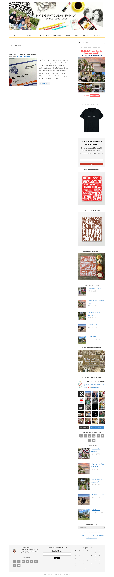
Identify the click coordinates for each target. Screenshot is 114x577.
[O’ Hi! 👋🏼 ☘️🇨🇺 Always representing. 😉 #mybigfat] (102, 414)
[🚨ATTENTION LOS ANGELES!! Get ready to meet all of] (81, 400)
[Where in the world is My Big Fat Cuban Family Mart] (81, 414)
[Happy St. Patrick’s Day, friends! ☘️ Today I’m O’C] (88, 400)
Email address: (57, 551)
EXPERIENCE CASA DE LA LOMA (91, 47)
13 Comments (27, 56)
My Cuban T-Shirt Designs (91, 104)
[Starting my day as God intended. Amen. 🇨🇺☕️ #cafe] (88, 414)
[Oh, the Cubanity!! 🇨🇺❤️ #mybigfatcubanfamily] (95, 414)
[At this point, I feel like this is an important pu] (95, 407)
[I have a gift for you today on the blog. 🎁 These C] (95, 421)
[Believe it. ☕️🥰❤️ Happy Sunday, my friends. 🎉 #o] (81, 421)
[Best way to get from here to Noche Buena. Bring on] (102, 421)
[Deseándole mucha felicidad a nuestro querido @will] (95, 394)
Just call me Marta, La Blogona (22, 54)
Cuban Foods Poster (91, 170)
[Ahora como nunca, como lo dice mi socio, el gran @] (88, 407)
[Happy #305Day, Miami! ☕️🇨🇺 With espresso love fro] (102, 400)
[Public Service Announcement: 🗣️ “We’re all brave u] (81, 407)
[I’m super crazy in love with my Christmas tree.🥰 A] (88, 421)
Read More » (45, 83)
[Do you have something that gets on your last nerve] (81, 394)
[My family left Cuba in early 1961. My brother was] (95, 400)
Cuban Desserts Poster (91, 251)
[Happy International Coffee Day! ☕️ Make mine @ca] (102, 407)
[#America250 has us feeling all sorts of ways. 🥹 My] (88, 394)
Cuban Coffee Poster (92, 210)
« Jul (86, 568)
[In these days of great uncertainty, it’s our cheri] (102, 394)
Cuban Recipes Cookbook (91, 348)
